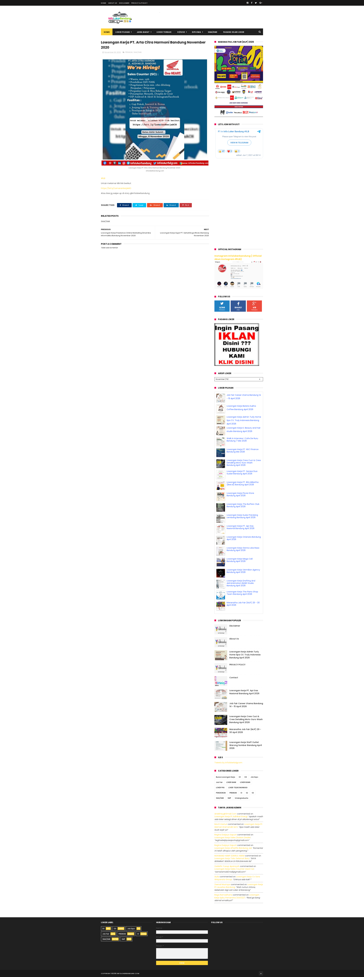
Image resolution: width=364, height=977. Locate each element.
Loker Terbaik (164, 32)
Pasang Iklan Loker (233, 32)
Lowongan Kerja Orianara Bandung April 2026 (244, 542)
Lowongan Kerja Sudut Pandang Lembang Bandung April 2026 (242, 520)
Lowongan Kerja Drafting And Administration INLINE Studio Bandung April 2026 (241, 587)
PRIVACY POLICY (237, 658)
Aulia (216, 870)
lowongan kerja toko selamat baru (231, 851)
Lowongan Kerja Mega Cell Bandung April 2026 (240, 564)
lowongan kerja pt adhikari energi (230, 810)
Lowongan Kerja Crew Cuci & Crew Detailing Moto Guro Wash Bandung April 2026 (244, 467)
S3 (253, 786)
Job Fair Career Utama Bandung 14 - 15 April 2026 (246, 698)
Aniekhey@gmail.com (225, 807)
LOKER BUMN (245, 776)
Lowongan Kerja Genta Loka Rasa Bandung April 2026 (243, 553)
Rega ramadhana (223, 888)
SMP (229, 791)
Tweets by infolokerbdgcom (228, 756)
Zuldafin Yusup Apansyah (226, 859)
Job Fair (219, 776)
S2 (247, 786)
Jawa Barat (143, 32)
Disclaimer (124, 3)
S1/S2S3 (181, 32)
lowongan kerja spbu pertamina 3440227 (236, 890)
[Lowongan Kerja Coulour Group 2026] (238, 116)
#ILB (103, 178)
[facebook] (251, 3)
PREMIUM (129, 52)
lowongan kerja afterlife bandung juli (233, 841)
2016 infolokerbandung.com (126, 967)
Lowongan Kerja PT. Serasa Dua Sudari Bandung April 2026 (242, 476)
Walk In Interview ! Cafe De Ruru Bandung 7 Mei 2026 (242, 444)
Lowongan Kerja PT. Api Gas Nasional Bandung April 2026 (240, 531)
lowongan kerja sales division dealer (232, 831)
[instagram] (247, 3)
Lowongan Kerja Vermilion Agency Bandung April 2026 (243, 575)
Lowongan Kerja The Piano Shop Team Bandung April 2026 (242, 597)
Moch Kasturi (220, 817)
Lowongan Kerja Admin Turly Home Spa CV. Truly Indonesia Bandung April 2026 (244, 425)
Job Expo (254, 770)
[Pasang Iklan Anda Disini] (236, 365)
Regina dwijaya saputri (225, 828)
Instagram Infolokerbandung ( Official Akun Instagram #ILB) (238, 257)
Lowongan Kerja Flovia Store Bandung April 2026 (240, 498)
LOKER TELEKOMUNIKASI (237, 781)
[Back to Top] (261, 967)
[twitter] (256, 3)
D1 (240, 770)
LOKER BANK (231, 776)
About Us (112, 3)
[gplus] (260, 3)
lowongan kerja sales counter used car (234, 862)
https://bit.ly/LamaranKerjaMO (116, 188)
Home (103, 3)
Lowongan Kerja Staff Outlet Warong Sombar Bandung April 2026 (245, 738)
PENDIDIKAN (221, 786)
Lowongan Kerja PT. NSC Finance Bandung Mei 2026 (242, 455)
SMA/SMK (212, 32)
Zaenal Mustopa (222, 877)
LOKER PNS (220, 781)
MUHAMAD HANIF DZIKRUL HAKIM (229, 849)
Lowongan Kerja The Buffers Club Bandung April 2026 (243, 509)
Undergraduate (241, 791)
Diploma (196, 32)
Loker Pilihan (122, 32)
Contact (233, 671)
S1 (241, 786)
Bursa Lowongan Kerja (225, 770)
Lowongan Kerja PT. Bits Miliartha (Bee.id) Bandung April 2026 (242, 487)
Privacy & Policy (139, 3)
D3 (246, 770)
